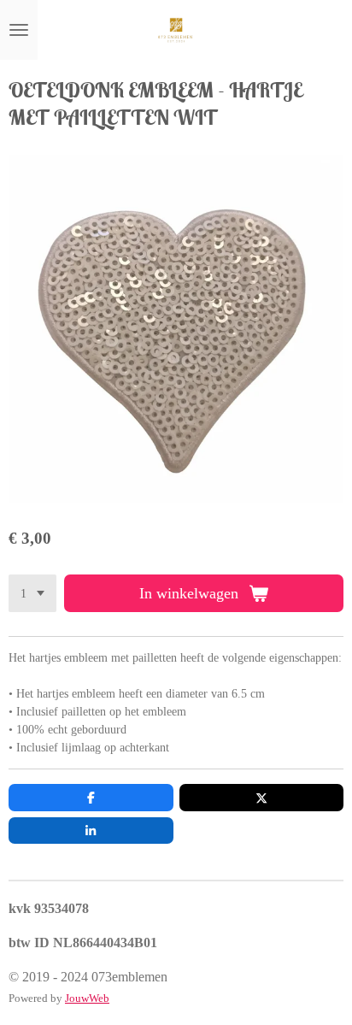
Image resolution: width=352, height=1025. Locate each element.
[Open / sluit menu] (19, 30)
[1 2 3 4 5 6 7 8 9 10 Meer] (32, 593)
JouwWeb (87, 998)
